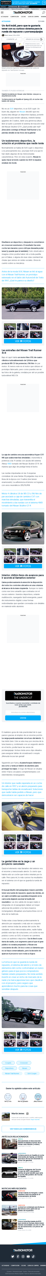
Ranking (43, 1265)
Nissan (22, 111)
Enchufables (22, 1153)
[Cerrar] (43, 44)
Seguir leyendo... (35, 1119)
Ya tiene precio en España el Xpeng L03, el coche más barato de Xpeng (22, 100)
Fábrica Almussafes (16, 9)
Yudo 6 (27, 9)
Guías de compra (33, 16)
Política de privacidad (33, 1271)
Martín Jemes (8, 35)
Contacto (9, 1271)
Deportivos (9, 1068)
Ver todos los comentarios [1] (23, 1129)
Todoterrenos (35, 9)
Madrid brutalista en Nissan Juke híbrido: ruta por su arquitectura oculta (21, 95)
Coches (23, 16)
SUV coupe (32, 1073)
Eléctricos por (13, 6)
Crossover (24, 1063)
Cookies (25, 1271)
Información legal (17, 1271)
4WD (9, 463)
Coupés (8, 1063)
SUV (11, 108)
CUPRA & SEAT (5, 9)
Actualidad (4, 16)
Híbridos (20, 1139)
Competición (14, 16)
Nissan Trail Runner (12, 1073)
